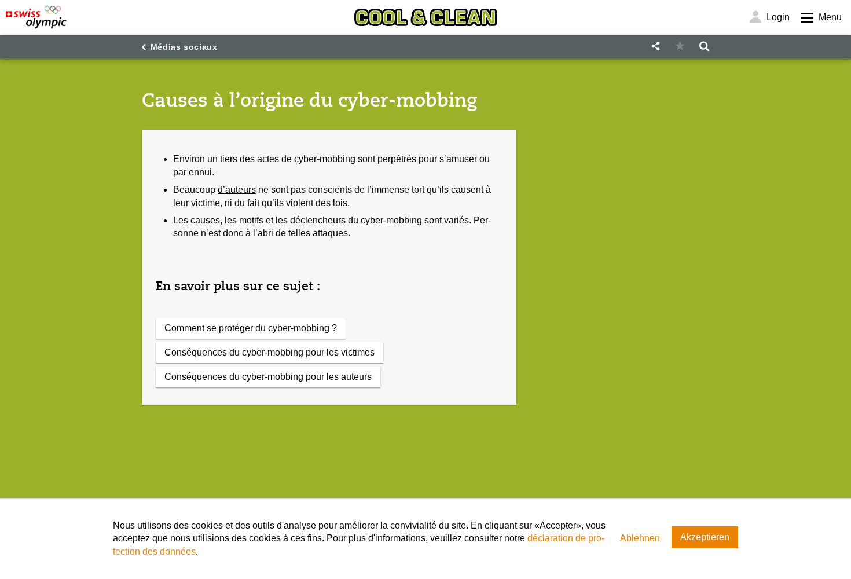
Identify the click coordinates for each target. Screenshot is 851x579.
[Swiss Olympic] (36, 17)
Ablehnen (640, 538)
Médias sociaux (184, 47)
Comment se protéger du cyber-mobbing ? (250, 328)
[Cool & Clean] (425, 17)
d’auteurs (237, 190)
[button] (655, 46)
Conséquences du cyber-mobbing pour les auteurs (268, 377)
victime (205, 203)
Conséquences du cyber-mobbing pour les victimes (269, 352)
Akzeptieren (704, 537)
